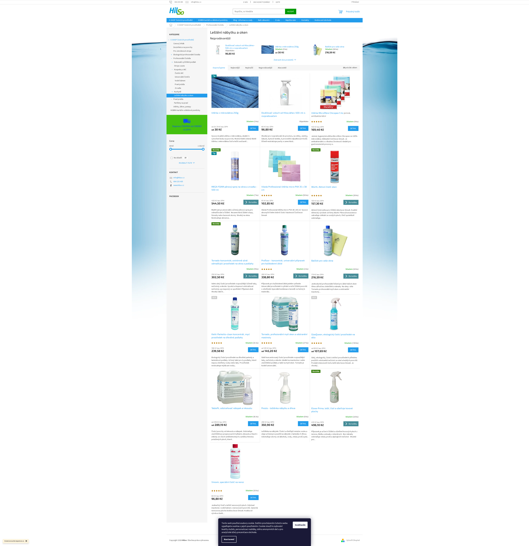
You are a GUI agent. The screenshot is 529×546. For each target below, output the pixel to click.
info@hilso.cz (178, 177)
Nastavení (229, 539)
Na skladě (180, 157)
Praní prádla (180, 84)
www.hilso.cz (178, 185)
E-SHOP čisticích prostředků (182, 39)
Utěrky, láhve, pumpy (182, 106)
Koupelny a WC (180, 69)
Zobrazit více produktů (283, 60)
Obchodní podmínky (261, 2)
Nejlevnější (235, 67)
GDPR (278, 2)
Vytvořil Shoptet (353, 540)
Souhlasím (300, 524)
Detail (253, 128)
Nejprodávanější (265, 67)
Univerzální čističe (182, 77)
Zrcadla (178, 88)
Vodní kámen (180, 80)
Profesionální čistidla (182, 58)
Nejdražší (249, 67)
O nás (245, 2)
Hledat (290, 11)
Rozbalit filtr (185, 163)
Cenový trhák (178, 43)
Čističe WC (179, 73)
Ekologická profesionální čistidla (186, 54)
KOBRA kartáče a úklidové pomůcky (185, 110)
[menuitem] (181, 20)
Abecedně (282, 67)
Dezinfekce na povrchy (182, 47)
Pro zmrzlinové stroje (182, 51)
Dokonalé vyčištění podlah (185, 62)
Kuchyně (177, 91)
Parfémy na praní (181, 103)
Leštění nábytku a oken (183, 95)
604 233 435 (178, 181)
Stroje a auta (179, 65)
